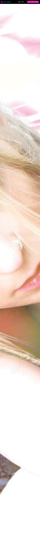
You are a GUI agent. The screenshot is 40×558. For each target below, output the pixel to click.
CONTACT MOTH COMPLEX (33, 1)
